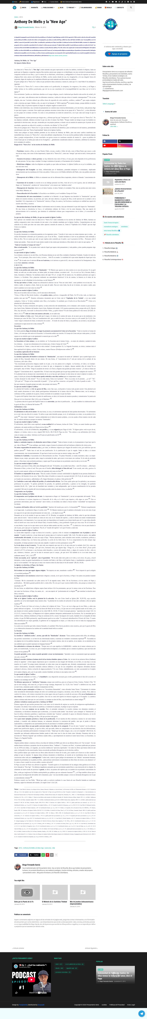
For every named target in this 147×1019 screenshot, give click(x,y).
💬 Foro (44, 2)
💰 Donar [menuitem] (98, 7)
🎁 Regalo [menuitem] (108, 7)
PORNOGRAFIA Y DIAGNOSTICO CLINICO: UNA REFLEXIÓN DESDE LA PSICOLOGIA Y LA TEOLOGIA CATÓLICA (123, 202)
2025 (59, 964)
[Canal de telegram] (128, 2)
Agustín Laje (72, 968)
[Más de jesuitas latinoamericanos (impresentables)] (83, 892)
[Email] (52, 855)
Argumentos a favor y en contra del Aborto (122, 181)
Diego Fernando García (31, 865)
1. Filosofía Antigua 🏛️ (110, 248)
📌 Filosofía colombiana (111, 234)
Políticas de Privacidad (117, 1005)
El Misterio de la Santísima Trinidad (54, 902)
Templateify (23, 1005)
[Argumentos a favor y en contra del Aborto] (108, 182)
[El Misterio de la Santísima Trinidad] (55, 892)
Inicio (16, 17)
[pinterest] (134, 2)
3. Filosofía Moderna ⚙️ (110, 256)
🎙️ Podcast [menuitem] (70, 7)
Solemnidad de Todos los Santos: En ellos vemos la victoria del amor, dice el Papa (117, 166)
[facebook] (106, 2)
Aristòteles (124, 226)
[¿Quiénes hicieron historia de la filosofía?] (108, 191)
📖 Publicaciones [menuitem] (47, 7)
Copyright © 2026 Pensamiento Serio (86, 1005)
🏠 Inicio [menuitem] (23, 7)
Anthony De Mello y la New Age (33, 848)
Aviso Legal (131, 1005)
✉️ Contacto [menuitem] (119, 7)
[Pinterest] (47, 855)
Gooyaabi (41, 1005)
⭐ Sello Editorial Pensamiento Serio (71, 2)
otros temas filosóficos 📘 (112, 230)
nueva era (48, 848)
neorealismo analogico (111, 226)
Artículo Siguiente (91, 948)
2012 (21, 17)
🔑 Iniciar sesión (24, 2)
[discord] (116, 2)
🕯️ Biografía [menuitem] (33, 7)
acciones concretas (63, 972)
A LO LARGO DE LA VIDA (74, 964)
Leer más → (114, 126)
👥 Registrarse (35, 2)
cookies (104, 1005)
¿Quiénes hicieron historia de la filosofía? (123, 190)
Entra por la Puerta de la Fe (23, 902)
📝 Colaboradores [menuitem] (85, 7)
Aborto (59, 968)
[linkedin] (131, 2)
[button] (131, 7)
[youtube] (113, 2)
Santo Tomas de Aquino (111, 222)
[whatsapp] (125, 2)
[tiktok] (122, 2)
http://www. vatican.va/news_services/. (58, 55)
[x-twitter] (109, 2)
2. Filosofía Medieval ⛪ (110, 252)
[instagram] (119, 2)
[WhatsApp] (43, 855)
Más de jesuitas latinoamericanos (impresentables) (81, 903)
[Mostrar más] (56, 855)
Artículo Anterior (18, 948)
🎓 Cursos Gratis (53, 2)
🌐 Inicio (14, 2)
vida (53, 848)
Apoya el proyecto (117, 54)
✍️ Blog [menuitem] (60, 7)
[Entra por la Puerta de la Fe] (27, 892)
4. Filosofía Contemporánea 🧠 (113, 259)
